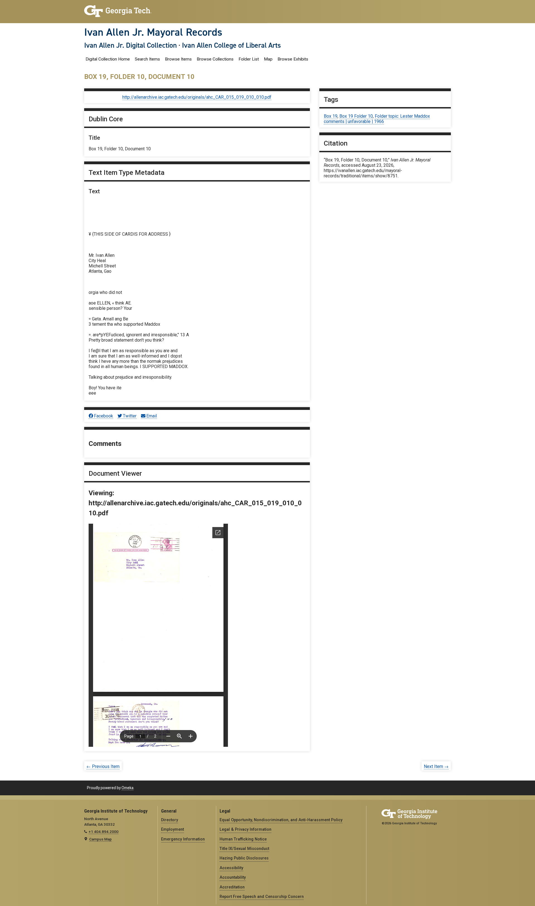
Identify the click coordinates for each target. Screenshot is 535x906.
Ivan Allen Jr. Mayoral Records (153, 32)
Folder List (249, 59)
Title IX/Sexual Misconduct (244, 848)
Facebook (103, 416)
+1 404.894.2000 (103, 831)
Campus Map (100, 839)
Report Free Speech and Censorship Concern (262, 896)
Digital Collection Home (108, 59)
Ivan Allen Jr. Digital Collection (130, 45)
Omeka (127, 788)
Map (268, 59)
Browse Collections (215, 59)
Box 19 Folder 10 (356, 116)
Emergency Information (183, 839)
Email (151, 416)
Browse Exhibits (293, 59)
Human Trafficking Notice (243, 839)
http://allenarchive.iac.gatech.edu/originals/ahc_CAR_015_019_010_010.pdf (196, 97)
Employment (172, 829)
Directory (169, 820)
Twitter (130, 416)
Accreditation (232, 887)
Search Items (147, 59)
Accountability (233, 877)
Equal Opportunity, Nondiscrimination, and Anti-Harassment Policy (281, 820)
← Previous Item (103, 766)
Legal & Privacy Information (245, 829)
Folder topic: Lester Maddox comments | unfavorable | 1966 (377, 118)
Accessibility (231, 868)
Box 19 (330, 116)
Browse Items (178, 59)
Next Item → (436, 766)
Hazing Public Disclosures (244, 858)
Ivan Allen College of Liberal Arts (231, 45)
